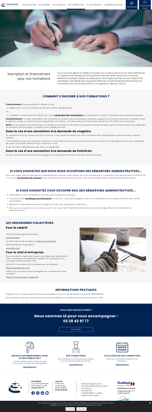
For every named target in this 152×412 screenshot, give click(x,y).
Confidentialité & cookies (91, 393)
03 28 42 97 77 (37, 388)
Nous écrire (76, 329)
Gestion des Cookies (90, 395)
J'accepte (81, 409)
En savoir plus (29, 367)
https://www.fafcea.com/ (18, 268)
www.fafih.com (13, 248)
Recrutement (86, 390)
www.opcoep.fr (13, 238)
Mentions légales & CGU (91, 384)
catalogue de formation (38, 198)
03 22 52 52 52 (61, 390)
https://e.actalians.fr (47, 241)
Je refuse (70, 409)
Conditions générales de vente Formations (94, 387)
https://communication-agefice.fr (22, 277)
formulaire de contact (29, 178)
